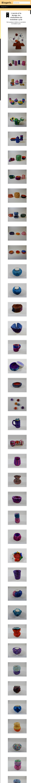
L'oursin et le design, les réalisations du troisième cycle (16, 16)
